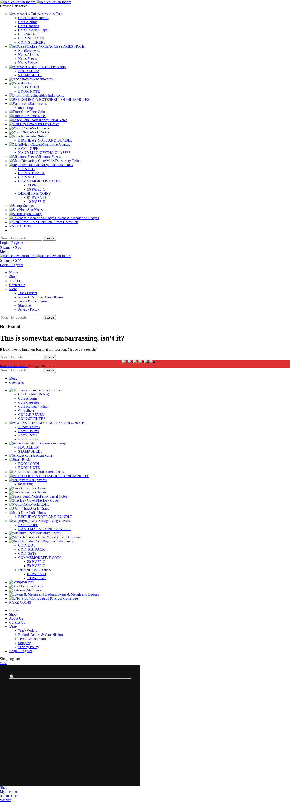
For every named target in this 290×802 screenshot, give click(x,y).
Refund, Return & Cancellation (40, 297)
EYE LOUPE (28, 148)
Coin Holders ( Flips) (33, 30)
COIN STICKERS (32, 42)
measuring (25, 108)
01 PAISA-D (36, 197)
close (3, 663)
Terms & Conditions (32, 301)
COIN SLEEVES (31, 38)
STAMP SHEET (30, 75)
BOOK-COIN (28, 87)
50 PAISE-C (36, 189)
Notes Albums (28, 54)
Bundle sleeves (29, 50)
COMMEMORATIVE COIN (39, 181)
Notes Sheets (27, 59)
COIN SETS (27, 177)
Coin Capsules (28, 26)
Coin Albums (27, 22)
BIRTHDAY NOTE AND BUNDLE (45, 140)
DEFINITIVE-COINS (34, 193)
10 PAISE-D (36, 202)
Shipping (24, 305)
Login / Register (20, 651)
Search (49, 238)
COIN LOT (26, 169)
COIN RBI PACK (31, 173)
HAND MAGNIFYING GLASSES (44, 153)
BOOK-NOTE (29, 91)
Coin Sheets (26, 34)
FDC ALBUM (28, 71)
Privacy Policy (28, 309)
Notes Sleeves (28, 63)
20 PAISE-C (36, 185)
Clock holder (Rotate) (33, 18)
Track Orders (27, 293)
